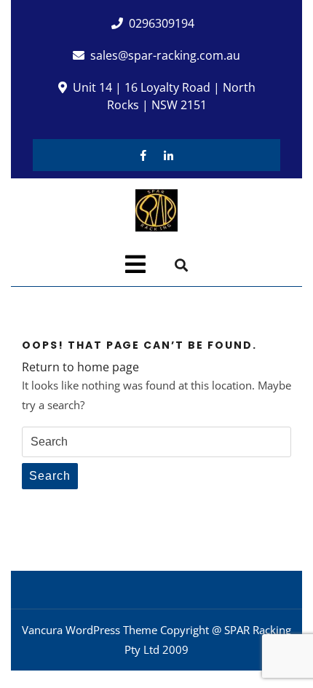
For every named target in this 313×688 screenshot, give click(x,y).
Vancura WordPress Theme (89, 629)
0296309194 (161, 23)
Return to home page (80, 367)
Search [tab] (50, 476)
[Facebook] (143, 155)
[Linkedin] (168, 155)
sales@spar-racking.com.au (165, 55)
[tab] (135, 264)
